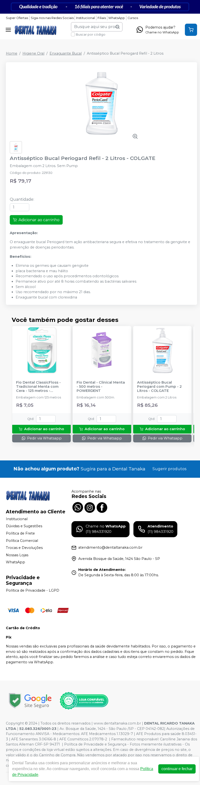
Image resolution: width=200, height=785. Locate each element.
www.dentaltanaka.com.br (117, 723)
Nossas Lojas (17, 555)
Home (11, 53)
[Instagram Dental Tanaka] (90, 507)
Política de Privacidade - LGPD (32, 590)
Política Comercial (22, 540)
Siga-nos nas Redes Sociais (52, 18)
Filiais (102, 18)
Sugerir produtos (169, 469)
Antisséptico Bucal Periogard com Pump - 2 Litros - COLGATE (159, 386)
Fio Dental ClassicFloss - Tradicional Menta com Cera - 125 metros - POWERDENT (38, 386)
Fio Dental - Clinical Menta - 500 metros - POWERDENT (101, 386)
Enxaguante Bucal (66, 53)
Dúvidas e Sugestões (24, 526)
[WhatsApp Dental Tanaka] (77, 507)
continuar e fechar (176, 769)
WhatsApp (116, 18)
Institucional (85, 18)
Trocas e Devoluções (24, 548)
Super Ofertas (17, 18)
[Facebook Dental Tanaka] (102, 507)
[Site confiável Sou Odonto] (84, 701)
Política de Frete (20, 533)
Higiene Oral (33, 53)
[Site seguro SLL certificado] (30, 701)
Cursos (133, 18)
